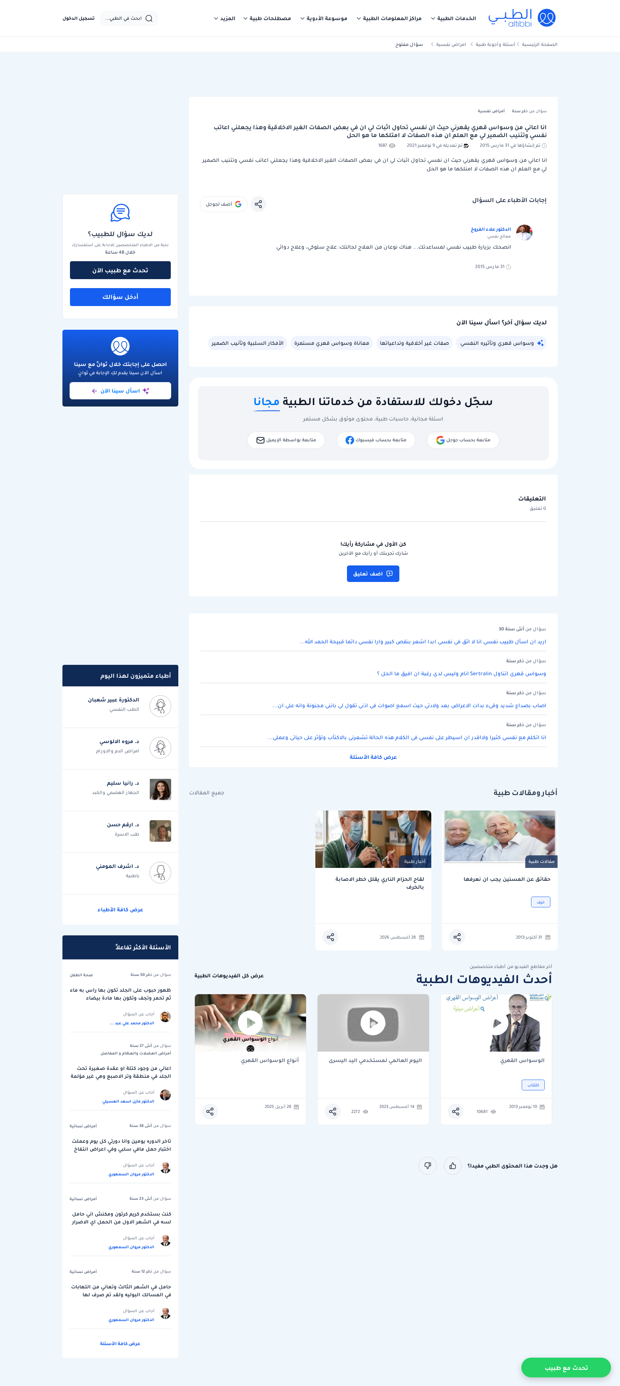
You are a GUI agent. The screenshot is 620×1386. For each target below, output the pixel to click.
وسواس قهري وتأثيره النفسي (497, 343)
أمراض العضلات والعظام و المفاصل (135, 1053)
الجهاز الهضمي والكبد (115, 792)
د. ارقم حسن (123, 824)
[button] (453, 18)
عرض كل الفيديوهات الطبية (229, 975)
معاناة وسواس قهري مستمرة (331, 343)
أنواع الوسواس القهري (270, 1061)
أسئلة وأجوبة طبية (495, 44)
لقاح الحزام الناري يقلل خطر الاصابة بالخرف (379, 883)
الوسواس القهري (522, 1061)
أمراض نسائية (83, 1126)
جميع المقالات (206, 792)
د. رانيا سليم (123, 783)
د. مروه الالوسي (119, 741)
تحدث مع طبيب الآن (120, 270)
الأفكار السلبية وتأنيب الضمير (247, 343)
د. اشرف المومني (117, 866)
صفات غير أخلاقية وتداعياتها (414, 343)
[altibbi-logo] (523, 18)
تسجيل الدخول (78, 18)
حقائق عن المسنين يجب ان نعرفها (507, 879)
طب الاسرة (127, 834)
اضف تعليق (368, 573)
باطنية (132, 875)
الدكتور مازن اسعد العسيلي (128, 1101)
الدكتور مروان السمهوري (131, 1174)
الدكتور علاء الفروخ (491, 229)
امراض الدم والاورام (117, 750)
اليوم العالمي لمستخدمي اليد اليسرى (375, 1061)
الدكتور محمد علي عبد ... (131, 1023)
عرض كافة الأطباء (120, 909)
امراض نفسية (451, 44)
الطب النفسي (124, 709)
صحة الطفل (81, 975)
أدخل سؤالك (120, 296)
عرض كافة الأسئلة (373, 757)
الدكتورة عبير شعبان (113, 699)
